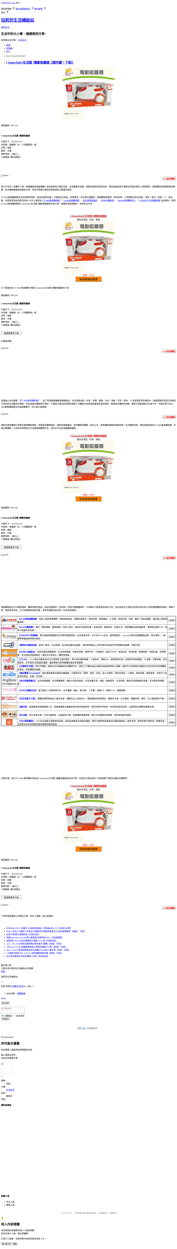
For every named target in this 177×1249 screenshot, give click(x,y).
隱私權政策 (103, 1213)
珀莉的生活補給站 (17, 20)
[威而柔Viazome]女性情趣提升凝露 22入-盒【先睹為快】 (31, 941)
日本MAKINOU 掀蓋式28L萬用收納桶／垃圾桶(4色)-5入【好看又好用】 (39, 928)
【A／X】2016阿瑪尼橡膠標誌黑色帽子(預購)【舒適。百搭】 (34, 944)
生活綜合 (22, 40)
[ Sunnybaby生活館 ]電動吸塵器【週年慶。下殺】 (40, 62)
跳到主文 (5, 27)
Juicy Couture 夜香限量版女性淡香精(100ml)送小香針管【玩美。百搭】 (38, 950)
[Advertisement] (88, 376)
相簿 (8, 45)
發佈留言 (5, 1019)
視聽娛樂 (21, 993)
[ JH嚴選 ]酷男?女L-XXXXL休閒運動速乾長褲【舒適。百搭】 (34, 953)
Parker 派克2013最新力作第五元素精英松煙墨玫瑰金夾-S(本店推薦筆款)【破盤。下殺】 (46, 931)
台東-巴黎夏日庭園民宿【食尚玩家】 (23, 934)
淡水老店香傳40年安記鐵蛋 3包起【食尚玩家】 (27, 956)
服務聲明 (113, 1213)
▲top (3, 998)
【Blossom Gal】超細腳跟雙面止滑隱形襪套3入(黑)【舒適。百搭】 (36, 947)
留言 (21, 986)
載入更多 (5, 1003)
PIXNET (69, 1213)
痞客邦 (15, 986)
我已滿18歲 (6, 1244)
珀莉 (3, 971)
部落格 (9, 48)
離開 (15, 1244)
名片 (8, 51)
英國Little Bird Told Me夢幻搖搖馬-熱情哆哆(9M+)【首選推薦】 (34, 937)
